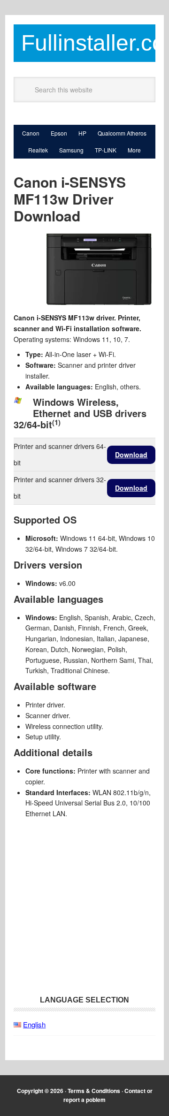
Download (131, 454)
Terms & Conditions (94, 1090)
